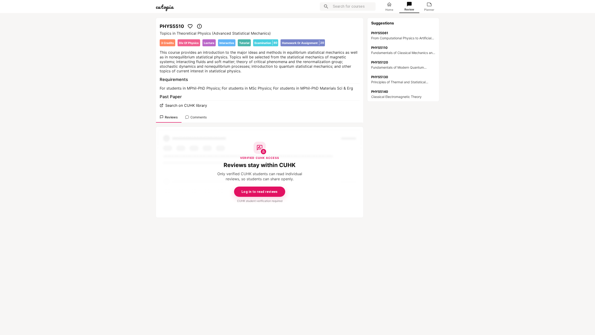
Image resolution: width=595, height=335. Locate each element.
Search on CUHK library (186, 105)
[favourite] (190, 26)
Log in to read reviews (259, 192)
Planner (429, 9)
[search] (326, 6)
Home (389, 9)
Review (409, 9)
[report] (199, 26)
